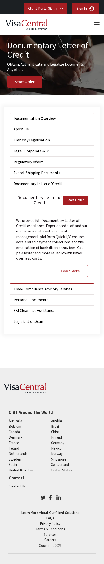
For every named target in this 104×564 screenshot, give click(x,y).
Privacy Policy (50, 523)
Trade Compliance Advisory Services (43, 289)
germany (57, 442)
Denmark (15, 437)
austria (56, 421)
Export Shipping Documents (37, 173)
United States (61, 470)
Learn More (70, 271)
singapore (58, 459)
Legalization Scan (28, 321)
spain (13, 464)
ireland (14, 448)
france (14, 442)
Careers (50, 540)
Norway (57, 453)
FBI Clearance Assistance (34, 310)
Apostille (21, 129)
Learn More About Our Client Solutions (50, 512)
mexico (56, 448)
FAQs (50, 518)
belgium (15, 426)
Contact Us (17, 486)
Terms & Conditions (50, 529)
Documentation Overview (35, 118)
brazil (55, 426)
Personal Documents (31, 300)
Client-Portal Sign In (43, 8)
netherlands (18, 453)
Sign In (82, 8)
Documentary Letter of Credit (38, 184)
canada (14, 432)
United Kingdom (21, 470)
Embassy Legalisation (32, 140)
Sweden (15, 459)
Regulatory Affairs (28, 162)
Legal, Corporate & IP (31, 151)
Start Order (25, 82)
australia (15, 421)
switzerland (60, 464)
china (55, 432)
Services (50, 534)
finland (56, 437)
